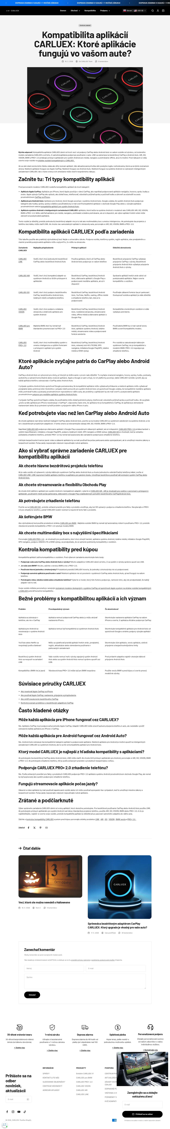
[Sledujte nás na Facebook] (7, 1111)
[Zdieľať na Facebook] (28, 827)
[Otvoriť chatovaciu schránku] (4, 1124)
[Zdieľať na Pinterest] (40, 827)
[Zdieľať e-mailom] (46, 827)
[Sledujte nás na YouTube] (18, 1111)
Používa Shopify (25, 1120)
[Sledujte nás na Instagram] (13, 1111)
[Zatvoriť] (163, 1056)
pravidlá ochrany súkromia (80, 960)
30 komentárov (127, 933)
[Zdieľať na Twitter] (34, 827)
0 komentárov (103, 61)
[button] (134, 10)
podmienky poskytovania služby (103, 960)
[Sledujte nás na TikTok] (24, 1111)
